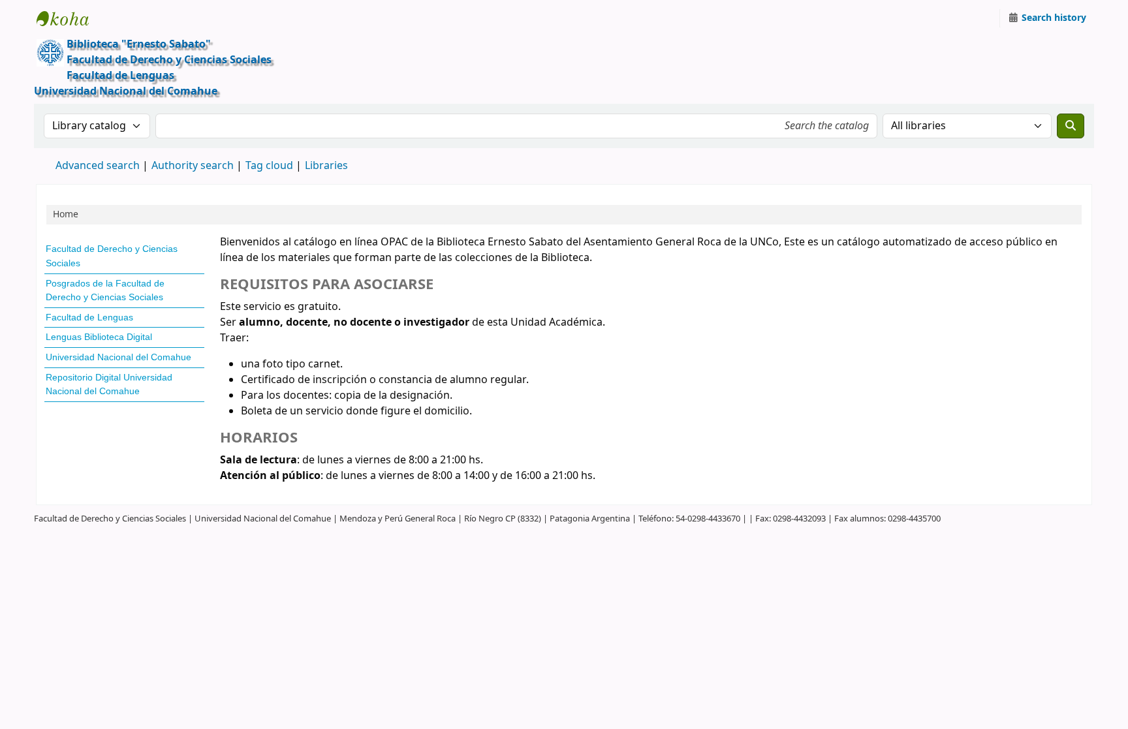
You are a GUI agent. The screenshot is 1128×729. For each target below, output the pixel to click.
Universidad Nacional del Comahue (118, 357)
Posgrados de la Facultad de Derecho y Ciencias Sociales (105, 290)
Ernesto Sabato (69, 18)
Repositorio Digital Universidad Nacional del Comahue (109, 384)
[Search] (1070, 126)
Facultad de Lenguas (89, 317)
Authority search (192, 166)
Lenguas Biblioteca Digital (99, 337)
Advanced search (97, 166)
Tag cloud (269, 166)
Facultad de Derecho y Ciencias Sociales (112, 255)
